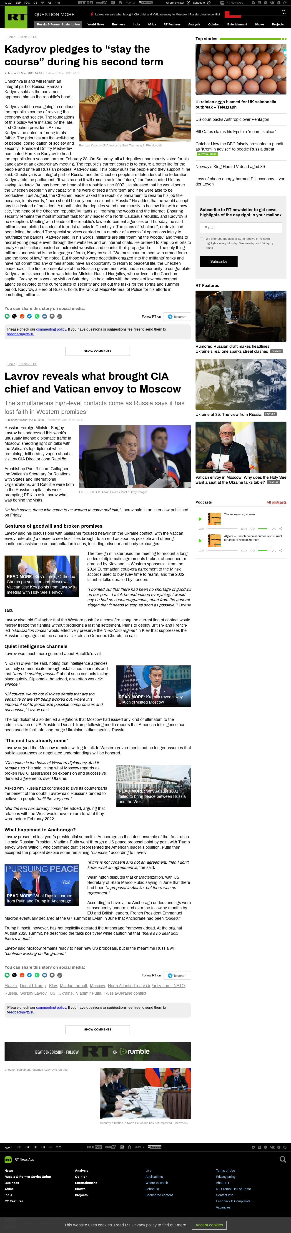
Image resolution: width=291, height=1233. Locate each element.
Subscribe (218, 261)
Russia (11, 993)
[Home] (16, 17)
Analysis (194, 24)
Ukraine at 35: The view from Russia (229, 414)
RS (50, 2)
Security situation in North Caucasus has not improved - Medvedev (144, 1123)
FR (42, 2)
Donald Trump (33, 985)
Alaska (11, 985)
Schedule (152, 1189)
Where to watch (157, 1183)
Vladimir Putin (88, 993)
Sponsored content (159, 1195)
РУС (27, 2)
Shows (259, 24)
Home (11, 37)
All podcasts (276, 502)
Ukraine (66, 993)
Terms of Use (225, 1170)
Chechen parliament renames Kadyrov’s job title (36, 1069)
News (9, 1170)
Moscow (97, 985)
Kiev (53, 985)
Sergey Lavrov (33, 993)
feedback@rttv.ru (20, 334)
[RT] (85, 3)
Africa (152, 24)
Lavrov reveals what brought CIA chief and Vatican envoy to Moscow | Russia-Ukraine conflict (157, 14)
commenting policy (51, 329)
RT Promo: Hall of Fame (233, 1189)
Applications (154, 1177)
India (136, 24)
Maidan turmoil (73, 985)
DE (35, 2)
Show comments (97, 351)
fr (43, 1147)
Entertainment (237, 24)
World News (96, 24)
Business (118, 24)
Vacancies (223, 1207)
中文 (57, 2)
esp (18, 1147)
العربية (8, 2)
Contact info (224, 1195)
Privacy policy (226, 1177)
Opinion (214, 24)
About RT (223, 1183)
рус (27, 1147)
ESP (18, 2)
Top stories (206, 39)
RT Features (172, 24)
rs (50, 1147)
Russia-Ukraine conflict (125, 993)
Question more (54, 14)
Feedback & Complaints (233, 1201)
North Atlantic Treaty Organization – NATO (146, 985)
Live (148, 1170)
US (52, 993)
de (36, 1147)
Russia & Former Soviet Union (58, 24)
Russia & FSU (27, 37)
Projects (278, 24)
